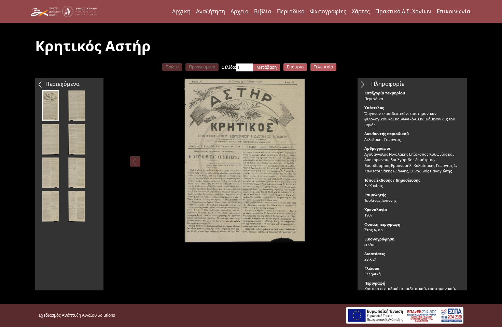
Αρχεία (240, 11)
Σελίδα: (229, 67)
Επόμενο (295, 67)
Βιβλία (262, 11)
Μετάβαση (266, 67)
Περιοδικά (291, 11)
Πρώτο (172, 67)
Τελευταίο (323, 67)
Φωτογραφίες (328, 11)
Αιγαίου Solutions (98, 315)
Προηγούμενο (202, 67)
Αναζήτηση (210, 11)
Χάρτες (361, 11)
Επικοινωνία (453, 11)
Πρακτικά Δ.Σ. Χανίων (403, 11)
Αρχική (181, 11)
